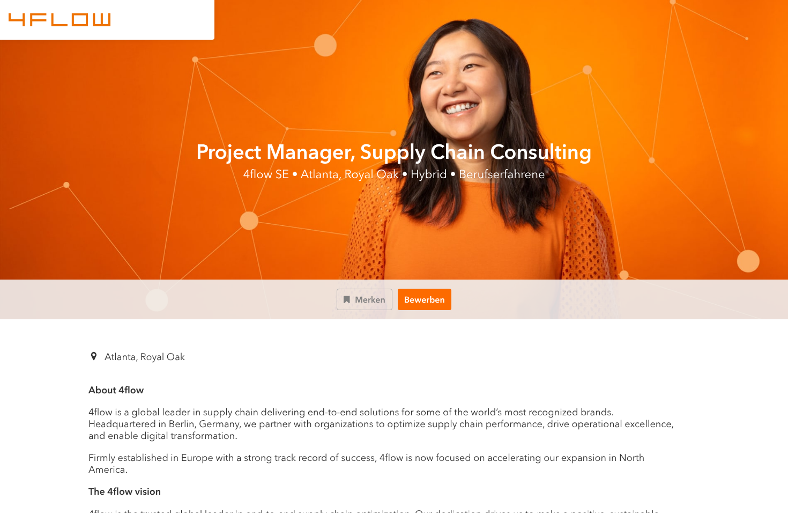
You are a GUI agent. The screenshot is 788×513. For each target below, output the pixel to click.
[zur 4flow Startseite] (59, 19)
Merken (370, 300)
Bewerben (424, 300)
